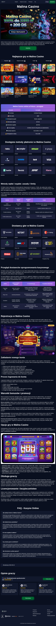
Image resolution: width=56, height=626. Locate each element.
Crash (34, 60)
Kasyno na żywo (20, 60)
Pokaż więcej (28, 598)
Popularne (6, 60)
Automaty (48, 60)
